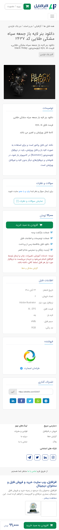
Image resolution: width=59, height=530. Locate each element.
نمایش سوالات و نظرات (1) (29, 201)
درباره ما (24, 436)
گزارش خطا (52, 436)
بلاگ (55, 441)
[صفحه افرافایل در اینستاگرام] (53, 457)
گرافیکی (37, 26)
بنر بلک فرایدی (14, 26)
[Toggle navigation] (52, 16)
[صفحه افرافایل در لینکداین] (45, 457)
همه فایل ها (49, 26)
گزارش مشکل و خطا (30, 268)
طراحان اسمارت (31, 368)
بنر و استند (27, 26)
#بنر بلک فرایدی (46, 54)
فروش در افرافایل (50, 431)
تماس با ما (22, 441)
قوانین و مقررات (20, 431)
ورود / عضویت (13, 6)
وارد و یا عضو (24, 191)
